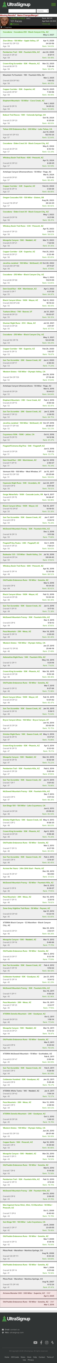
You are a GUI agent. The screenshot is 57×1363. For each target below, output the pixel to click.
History (45, 24)
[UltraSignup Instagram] (46, 1342)
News (23, 1357)
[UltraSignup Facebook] (41, 1342)
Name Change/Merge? (27, 15)
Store (29, 1357)
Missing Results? (8, 15)
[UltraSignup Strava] (52, 1342)
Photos (15, 24)
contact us (15, 1329)
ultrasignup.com (17, 1332)
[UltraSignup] (16, 4)
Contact (42, 1357)
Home (7, 1357)
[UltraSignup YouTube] (35, 1342)
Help (35, 1357)
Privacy (31, 1360)
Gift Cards (15, 1357)
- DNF (26, 1293)
